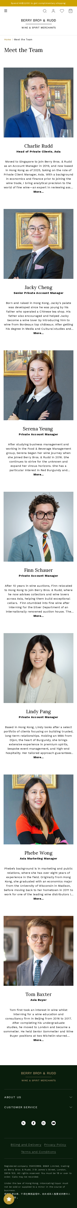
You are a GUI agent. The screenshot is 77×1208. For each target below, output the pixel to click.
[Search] (44, 10)
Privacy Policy (55, 1144)
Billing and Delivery (26, 1144)
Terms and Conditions (38, 1152)
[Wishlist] (62, 11)
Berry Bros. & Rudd (38, 21)
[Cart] (69, 11)
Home (7, 39)
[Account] (53, 10)
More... (38, 191)
